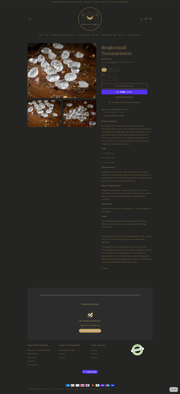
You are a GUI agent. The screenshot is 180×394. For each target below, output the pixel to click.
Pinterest (94, 357)
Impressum (31, 361)
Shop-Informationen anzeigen (114, 115)
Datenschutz (32, 357)
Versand (112, 62)
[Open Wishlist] (146, 19)
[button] (30, 19)
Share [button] (106, 268)
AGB (81, 389)
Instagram (94, 350)
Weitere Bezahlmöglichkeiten (124, 97)
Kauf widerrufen (33, 365)
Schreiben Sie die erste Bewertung (90, 331)
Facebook (94, 354)
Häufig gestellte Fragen (67, 350)
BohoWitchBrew (37, 389)
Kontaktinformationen (97, 389)
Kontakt (61, 354)
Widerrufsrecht (33, 354)
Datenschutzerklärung (72, 389)
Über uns (62, 357)
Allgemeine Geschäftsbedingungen (39, 350)
